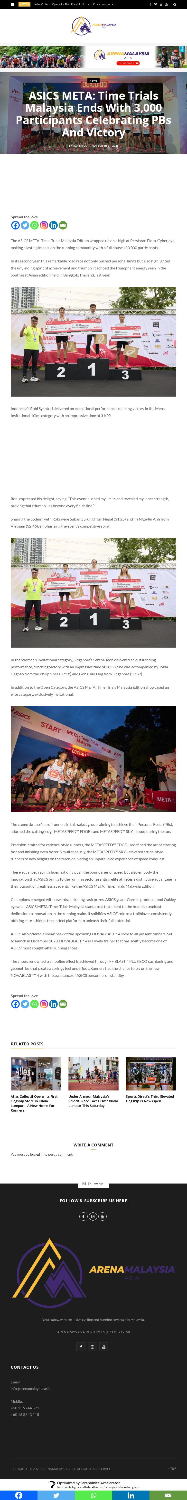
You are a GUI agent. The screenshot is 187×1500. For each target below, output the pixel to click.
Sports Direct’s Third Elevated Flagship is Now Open (150, 1098)
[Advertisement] (93, 189)
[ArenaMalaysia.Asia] (93, 26)
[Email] (63, 225)
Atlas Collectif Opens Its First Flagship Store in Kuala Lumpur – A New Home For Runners (34, 1103)
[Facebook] (15, 225)
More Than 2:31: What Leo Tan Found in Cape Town (67, 4)
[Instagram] (44, 225)
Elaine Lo (80, 145)
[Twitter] (25, 225)
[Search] (174, 4)
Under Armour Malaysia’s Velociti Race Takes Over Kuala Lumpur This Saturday (93, 1101)
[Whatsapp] (34, 225)
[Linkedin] (53, 225)
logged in (37, 1154)
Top (172, 1469)
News (93, 80)
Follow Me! (95, 1183)
